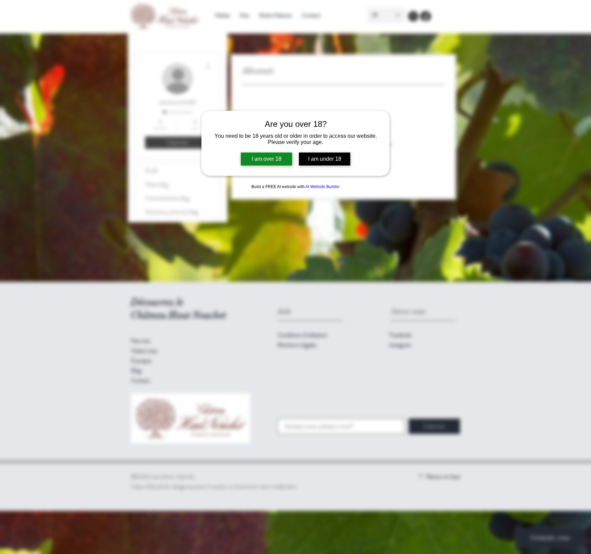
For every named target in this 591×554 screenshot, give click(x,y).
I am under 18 (324, 159)
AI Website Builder (322, 186)
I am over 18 (266, 159)
